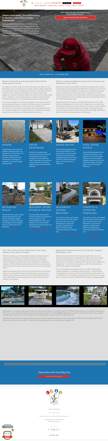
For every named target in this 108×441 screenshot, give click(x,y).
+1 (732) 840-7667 (55, 3)
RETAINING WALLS (13, 230)
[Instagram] (56, 430)
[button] (54, 364)
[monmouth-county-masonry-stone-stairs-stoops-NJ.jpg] (12, 287)
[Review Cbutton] (7, 435)
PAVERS (13, 166)
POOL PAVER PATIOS (94, 169)
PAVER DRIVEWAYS (40, 169)
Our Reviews (66, 3)
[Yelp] (59, 430)
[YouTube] (54, 430)
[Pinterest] (51, 430)
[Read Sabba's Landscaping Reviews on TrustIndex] (7, 427)
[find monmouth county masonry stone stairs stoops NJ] (67, 287)
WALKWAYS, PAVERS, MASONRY (67, 235)
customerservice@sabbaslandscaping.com (54, 416)
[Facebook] (48, 430)
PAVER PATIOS (67, 166)
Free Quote (77, 3)
